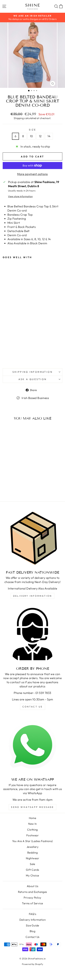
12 (40, 136)
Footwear (32, 835)
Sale (32, 864)
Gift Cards (32, 869)
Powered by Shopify (32, 964)
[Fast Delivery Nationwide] (32, 538)
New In (32, 823)
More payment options (32, 174)
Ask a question (32, 379)
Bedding (32, 852)
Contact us (32, 706)
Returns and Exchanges (32, 891)
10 (31, 136)
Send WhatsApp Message (32, 807)
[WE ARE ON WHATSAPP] (32, 745)
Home (32, 818)
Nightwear (32, 858)
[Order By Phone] (32, 634)
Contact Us (32, 937)
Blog (32, 931)
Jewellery (32, 846)
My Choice (32, 875)
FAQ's (32, 914)
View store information (20, 196)
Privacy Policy (32, 897)
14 (48, 136)
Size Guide (32, 925)
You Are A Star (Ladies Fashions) (32, 841)
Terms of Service (32, 903)
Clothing (32, 829)
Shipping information (32, 371)
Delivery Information (32, 595)
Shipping (19, 118)
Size (32, 129)
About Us (32, 886)
